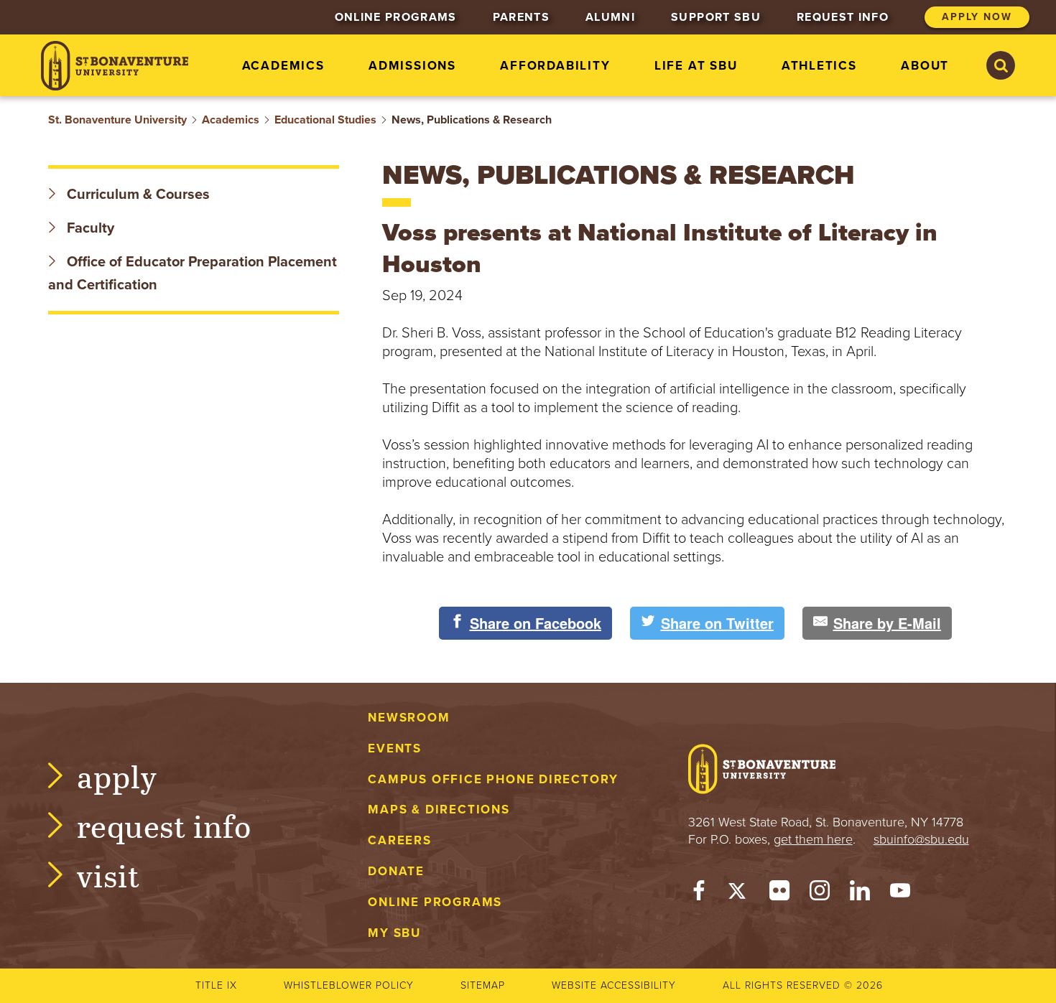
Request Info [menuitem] (843, 17)
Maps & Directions (438, 809)
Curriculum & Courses (136, 194)
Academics (230, 120)
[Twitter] (739, 894)
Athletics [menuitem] (819, 66)
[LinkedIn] (860, 894)
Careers (400, 840)
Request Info (164, 825)
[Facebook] (699, 894)
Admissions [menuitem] (412, 66)
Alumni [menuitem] (610, 17)
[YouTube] (900, 894)
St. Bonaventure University (117, 120)
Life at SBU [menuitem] (696, 66)
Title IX (216, 985)
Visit (108, 875)
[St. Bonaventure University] (114, 65)
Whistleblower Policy (349, 985)
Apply (117, 776)
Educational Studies (325, 120)
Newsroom (409, 717)
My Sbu (394, 933)
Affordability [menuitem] (555, 66)
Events (395, 748)
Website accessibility (614, 985)
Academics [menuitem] (283, 66)
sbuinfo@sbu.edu (921, 839)
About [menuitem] (925, 66)
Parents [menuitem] (521, 17)
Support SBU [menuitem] (716, 17)
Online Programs (435, 902)
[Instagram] (819, 894)
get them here (813, 839)
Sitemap (482, 985)
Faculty (88, 228)
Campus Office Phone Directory (493, 779)
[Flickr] (779, 894)
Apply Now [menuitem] (977, 17)
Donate (396, 871)
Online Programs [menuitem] (396, 17)
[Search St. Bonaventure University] (1000, 65)
